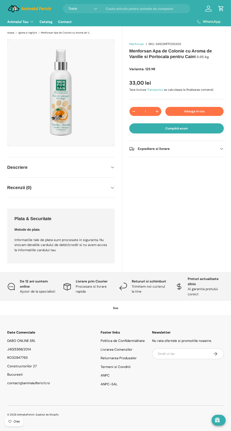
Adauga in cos (194, 111)
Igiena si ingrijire (27, 32)
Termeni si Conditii (116, 367)
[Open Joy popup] (219, 420)
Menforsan (136, 44)
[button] (221, 9)
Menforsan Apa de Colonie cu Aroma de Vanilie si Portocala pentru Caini (66, 32)
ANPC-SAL (109, 384)
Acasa (10, 32)
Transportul (155, 90)
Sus (115, 308)
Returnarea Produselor (119, 358)
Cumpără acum (176, 128)
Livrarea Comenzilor (116, 349)
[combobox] (126, 8)
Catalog (46, 22)
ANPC (105, 375)
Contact (65, 22)
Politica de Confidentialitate (123, 340)
